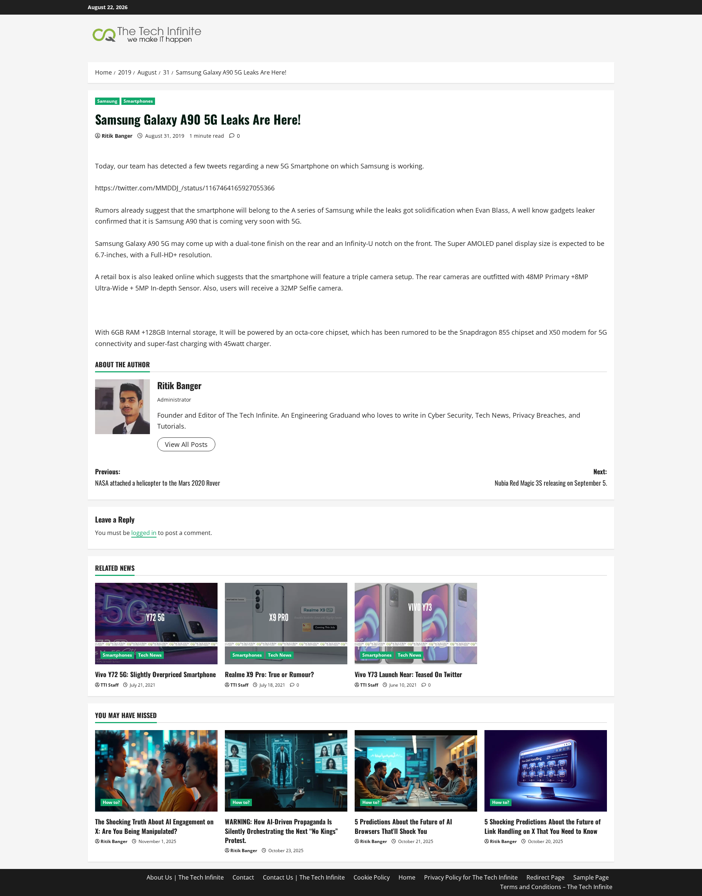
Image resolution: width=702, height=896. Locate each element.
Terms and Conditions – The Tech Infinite (556, 887)
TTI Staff (109, 685)
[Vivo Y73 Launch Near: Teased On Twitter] (416, 623)
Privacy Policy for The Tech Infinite (471, 877)
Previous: (157, 477)
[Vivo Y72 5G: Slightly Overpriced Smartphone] (156, 623)
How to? (111, 802)
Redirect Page (545, 877)
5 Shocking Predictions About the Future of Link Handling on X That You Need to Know (542, 826)
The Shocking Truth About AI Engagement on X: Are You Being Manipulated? (154, 826)
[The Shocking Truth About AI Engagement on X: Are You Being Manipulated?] (156, 771)
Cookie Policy (372, 877)
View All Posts (186, 444)
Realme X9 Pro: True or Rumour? (269, 674)
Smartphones (138, 101)
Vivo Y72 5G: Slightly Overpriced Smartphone (155, 674)
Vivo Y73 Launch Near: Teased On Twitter (408, 674)
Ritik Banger (117, 135)
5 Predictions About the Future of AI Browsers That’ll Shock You (403, 826)
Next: (551, 477)
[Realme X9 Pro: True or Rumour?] (286, 623)
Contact (243, 877)
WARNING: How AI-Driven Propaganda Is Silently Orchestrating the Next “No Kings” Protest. (281, 830)
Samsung (107, 101)
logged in (143, 533)
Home (407, 877)
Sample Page (591, 877)
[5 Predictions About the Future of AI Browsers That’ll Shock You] (416, 771)
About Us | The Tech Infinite (185, 877)
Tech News (150, 655)
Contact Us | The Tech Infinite (304, 877)
